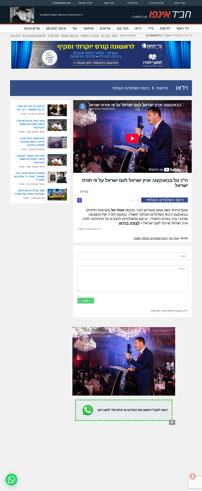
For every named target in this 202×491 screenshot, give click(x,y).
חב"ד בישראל (85, 3)
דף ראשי (182, 28)
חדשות (165, 28)
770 (151, 28)
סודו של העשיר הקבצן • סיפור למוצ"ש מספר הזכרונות (30, 159)
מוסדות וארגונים (37, 149)
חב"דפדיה (133, 3)
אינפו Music (56, 28)
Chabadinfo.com (62, 3)
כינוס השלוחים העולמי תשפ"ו (150, 238)
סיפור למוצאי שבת (35, 131)
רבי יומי (105, 35)
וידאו (138, 28)
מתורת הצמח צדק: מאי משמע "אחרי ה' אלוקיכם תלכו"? (29, 176)
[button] (11, 479)
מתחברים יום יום (36, 113)
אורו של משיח (38, 198)
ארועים (105, 28)
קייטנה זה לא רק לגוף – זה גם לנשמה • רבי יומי (30, 107)
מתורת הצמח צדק (36, 184)
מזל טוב (122, 28)
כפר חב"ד (53, 35)
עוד (74, 28)
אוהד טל (174, 238)
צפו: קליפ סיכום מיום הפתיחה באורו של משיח (30, 192)
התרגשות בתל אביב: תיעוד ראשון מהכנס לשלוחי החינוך (32, 142)
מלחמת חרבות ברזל (34, 35)
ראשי (115, 35)
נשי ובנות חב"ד (156, 3)
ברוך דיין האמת (90, 35)
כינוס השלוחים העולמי (131, 88)
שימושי (88, 28)
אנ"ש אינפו (32, 28)
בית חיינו (15, 35)
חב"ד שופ (109, 3)
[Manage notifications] (193, 476)
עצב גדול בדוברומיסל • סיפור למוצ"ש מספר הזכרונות (30, 124)
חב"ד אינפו (180, 3)
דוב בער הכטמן (70, 35)
